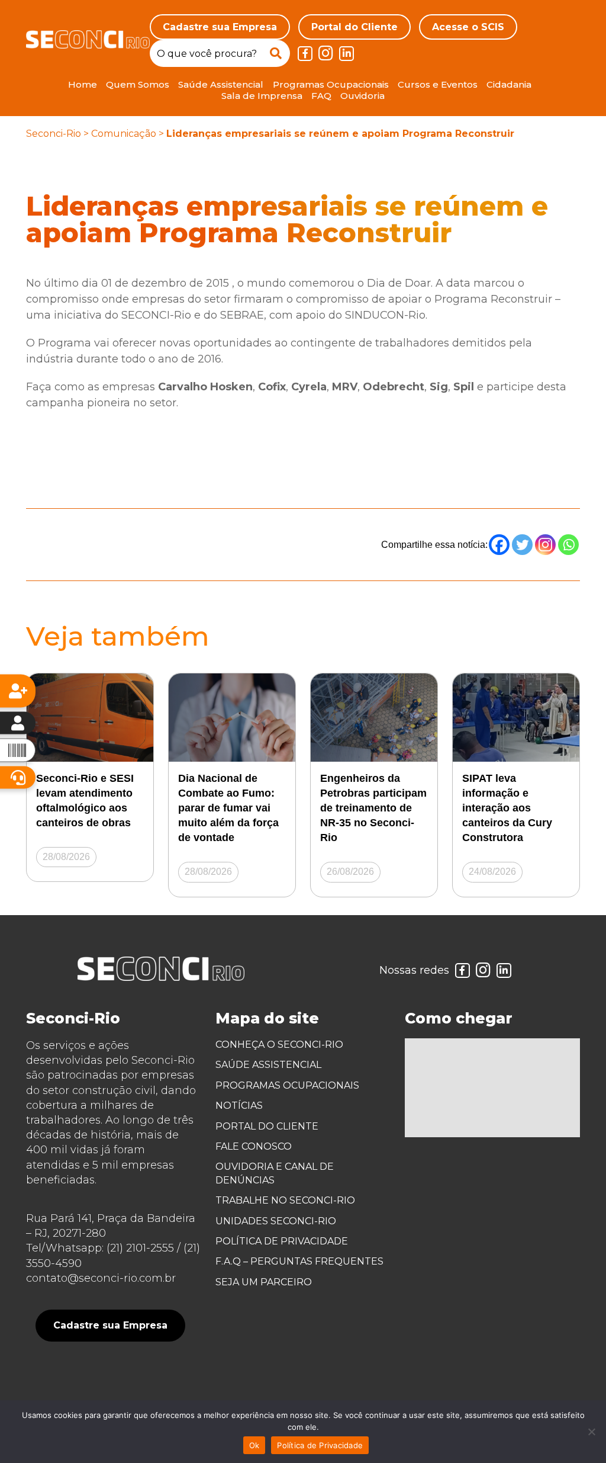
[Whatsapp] (568, 544)
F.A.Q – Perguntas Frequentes (299, 1261)
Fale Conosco (253, 1146)
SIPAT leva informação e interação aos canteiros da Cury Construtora (507, 808)
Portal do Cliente (354, 27)
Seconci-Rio (53, 133)
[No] (591, 1432)
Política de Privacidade (281, 1241)
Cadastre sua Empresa (220, 27)
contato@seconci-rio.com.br (101, 1278)
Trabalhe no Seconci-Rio (285, 1200)
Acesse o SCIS (468, 27)
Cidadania (508, 84)
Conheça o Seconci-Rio (279, 1044)
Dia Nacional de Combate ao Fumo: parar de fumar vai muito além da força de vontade (228, 808)
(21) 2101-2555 (140, 1248)
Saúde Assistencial (220, 84)
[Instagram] (545, 544)
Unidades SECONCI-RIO (275, 1221)
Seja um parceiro (263, 1282)
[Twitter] (522, 544)
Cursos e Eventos (438, 84)
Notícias (239, 1105)
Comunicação (123, 133)
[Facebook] (499, 544)
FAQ (321, 95)
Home (82, 84)
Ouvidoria (362, 95)
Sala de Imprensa (261, 95)
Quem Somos (137, 84)
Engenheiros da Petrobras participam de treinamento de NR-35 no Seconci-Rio (373, 808)
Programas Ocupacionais (331, 84)
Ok (254, 1445)
